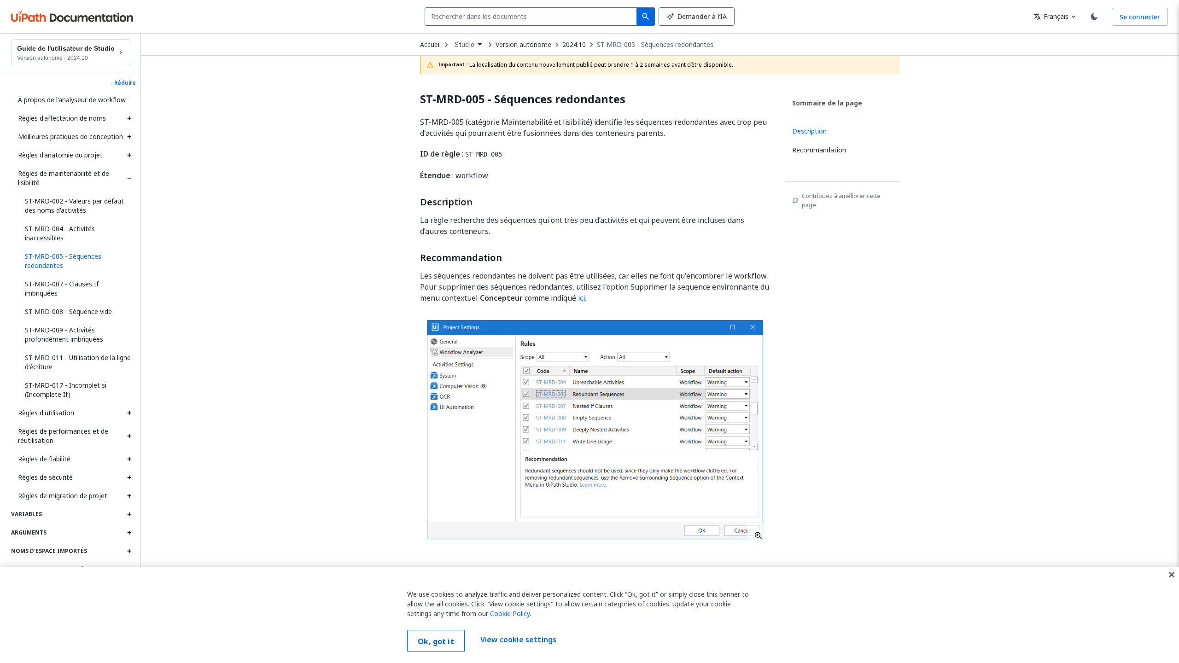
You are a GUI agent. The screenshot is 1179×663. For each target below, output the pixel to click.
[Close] (1171, 574)
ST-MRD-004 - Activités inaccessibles (60, 233)
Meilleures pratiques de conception (70, 136)
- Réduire (123, 83)
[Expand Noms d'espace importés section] (129, 551)
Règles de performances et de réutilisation (63, 435)
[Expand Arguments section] (129, 533)
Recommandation (461, 257)
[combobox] (532, 16)
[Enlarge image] (595, 429)
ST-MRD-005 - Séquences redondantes (655, 44)
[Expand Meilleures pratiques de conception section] (129, 137)
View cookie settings (518, 640)
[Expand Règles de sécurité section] (129, 477)
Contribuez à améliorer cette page (841, 200)
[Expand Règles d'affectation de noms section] (129, 118)
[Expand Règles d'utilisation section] (129, 413)
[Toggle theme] (1094, 16)
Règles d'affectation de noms (62, 118)
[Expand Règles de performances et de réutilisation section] (129, 436)
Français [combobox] (1050, 16)
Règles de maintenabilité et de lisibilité (63, 178)
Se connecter (1140, 17)
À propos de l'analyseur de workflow (72, 100)
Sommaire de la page (827, 103)
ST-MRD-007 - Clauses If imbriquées (62, 288)
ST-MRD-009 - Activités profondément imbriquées (64, 334)
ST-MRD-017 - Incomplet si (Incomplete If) (65, 389)
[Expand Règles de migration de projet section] (129, 496)
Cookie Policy (510, 613)
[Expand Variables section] (129, 514)
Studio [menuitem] (464, 44)
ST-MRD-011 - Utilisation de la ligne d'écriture (78, 362)
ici (581, 297)
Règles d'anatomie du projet (60, 155)
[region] (589, 615)
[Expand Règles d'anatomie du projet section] (129, 155)
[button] (74, 261)
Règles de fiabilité (44, 459)
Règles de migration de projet (62, 495)
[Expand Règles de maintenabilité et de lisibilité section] (129, 178)
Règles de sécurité (45, 477)
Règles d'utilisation (46, 413)
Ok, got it (436, 641)
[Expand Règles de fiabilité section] (129, 459)
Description (446, 202)
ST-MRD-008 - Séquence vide (68, 311)
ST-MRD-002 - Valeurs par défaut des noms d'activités (74, 205)
